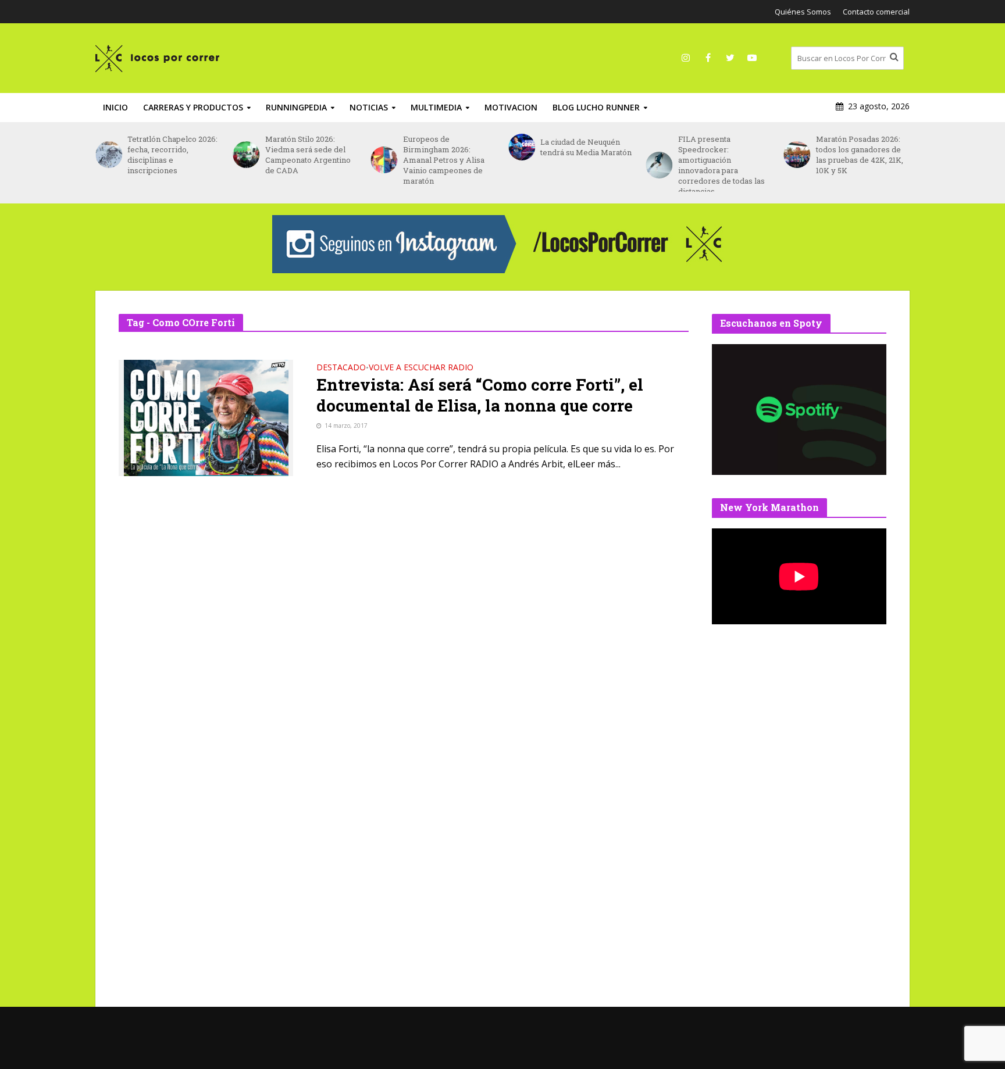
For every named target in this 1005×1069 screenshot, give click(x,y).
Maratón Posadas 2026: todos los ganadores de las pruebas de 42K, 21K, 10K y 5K (859, 155)
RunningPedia (296, 107)
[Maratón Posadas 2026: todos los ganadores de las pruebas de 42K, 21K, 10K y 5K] (796, 154)
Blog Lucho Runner (596, 107)
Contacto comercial (876, 11)
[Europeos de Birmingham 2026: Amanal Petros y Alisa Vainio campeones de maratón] (383, 159)
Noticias (369, 107)
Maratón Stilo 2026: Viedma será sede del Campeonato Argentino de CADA (308, 155)
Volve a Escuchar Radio (421, 368)
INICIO (115, 107)
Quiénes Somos (803, 11)
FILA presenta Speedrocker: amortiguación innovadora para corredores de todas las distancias (721, 165)
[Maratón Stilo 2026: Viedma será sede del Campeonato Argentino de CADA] (246, 154)
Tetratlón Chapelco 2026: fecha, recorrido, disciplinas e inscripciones (172, 155)
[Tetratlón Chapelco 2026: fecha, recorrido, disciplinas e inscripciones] (108, 154)
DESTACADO (341, 368)
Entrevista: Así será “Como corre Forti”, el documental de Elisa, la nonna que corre (479, 395)
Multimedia (436, 107)
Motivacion (510, 107)
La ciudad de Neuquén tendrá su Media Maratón (586, 147)
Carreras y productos (193, 107)
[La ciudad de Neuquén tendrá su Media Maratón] (521, 147)
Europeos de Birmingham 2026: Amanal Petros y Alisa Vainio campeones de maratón (443, 160)
